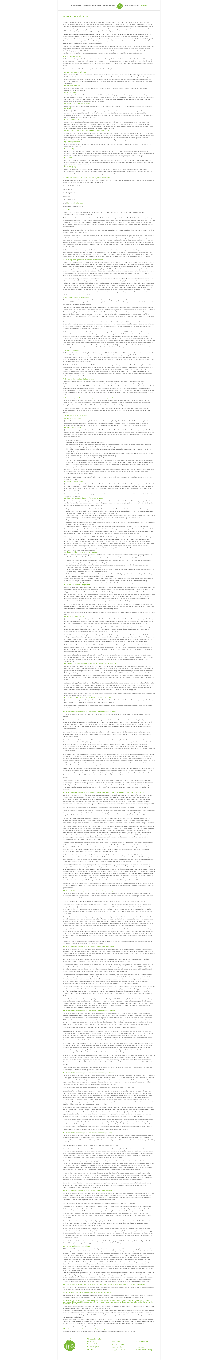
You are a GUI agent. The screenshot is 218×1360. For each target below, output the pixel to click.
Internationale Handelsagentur (92, 5)
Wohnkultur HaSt (76, 5)
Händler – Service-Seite (132, 5)
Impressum (141, 1347)
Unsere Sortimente (109, 5)
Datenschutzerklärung (145, 1350)
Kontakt (143, 5)
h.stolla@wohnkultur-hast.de (75, 203)
